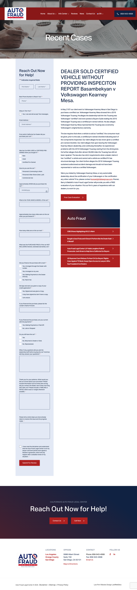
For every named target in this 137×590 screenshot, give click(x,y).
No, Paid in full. (27, 280)
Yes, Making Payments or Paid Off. (33, 325)
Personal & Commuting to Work (32, 171)
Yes (23, 337)
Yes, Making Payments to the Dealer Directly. (33, 275)
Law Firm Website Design (103, 585)
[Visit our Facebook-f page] (110, 554)
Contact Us (90, 13)
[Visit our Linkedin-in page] (114, 554)
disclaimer (35, 446)
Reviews (74, 13)
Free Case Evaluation (72, 197)
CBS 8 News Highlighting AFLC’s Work (81, 231)
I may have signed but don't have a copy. (35, 294)
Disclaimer (43, 585)
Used (24, 159)
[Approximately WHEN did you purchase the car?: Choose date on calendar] (46, 191)
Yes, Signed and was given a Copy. (33, 291)
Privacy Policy (62, 585)
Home (42, 13)
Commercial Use (27, 178)
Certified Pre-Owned (29, 162)
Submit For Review (30, 463)
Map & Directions (70, 564)
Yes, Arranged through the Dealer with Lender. (34, 267)
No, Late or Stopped (28, 328)
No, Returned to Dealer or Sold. (32, 341)
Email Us (89, 560)
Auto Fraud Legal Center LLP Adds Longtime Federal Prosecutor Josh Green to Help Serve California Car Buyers (88, 250)
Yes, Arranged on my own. (30, 271)
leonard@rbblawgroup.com (102, 179)
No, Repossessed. (28, 344)
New (23, 156)
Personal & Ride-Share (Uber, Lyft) (33, 175)
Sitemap (52, 585)
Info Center (62, 13)
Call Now (77, 521)
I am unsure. (26, 298)
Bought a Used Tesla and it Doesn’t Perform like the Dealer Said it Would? (89, 240)
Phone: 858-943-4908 (95, 554)
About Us (51, 13)
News (82, 13)
